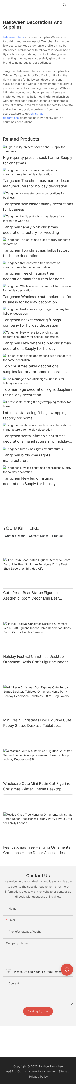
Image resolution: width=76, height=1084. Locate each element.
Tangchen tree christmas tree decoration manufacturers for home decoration (34, 276)
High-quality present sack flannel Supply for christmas (37, 160)
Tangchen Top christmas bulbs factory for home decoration (36, 253)
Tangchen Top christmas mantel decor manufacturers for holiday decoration (36, 183)
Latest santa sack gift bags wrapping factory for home (35, 415)
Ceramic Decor (15, 535)
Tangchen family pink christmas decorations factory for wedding (31, 230)
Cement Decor (38, 535)
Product (57, 535)
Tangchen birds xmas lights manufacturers (26, 458)
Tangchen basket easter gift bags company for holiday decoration (32, 322)
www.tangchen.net (43, 1071)
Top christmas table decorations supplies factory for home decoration (35, 369)
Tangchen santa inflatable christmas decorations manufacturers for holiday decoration (36, 439)
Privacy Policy (38, 1076)
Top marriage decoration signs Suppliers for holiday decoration (37, 392)
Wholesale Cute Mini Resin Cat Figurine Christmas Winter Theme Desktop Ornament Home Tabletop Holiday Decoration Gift (36, 786)
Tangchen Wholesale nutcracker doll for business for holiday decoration (37, 299)
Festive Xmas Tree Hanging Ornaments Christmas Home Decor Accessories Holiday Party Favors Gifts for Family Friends (36, 850)
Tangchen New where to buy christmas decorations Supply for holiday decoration (37, 346)
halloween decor (14, 37)
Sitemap (64, 1071)
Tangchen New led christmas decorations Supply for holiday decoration (29, 481)
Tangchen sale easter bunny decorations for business (38, 206)
